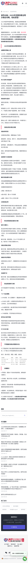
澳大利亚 (23, 32)
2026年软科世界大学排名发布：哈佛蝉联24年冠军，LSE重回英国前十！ (13, 427)
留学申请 (23, 509)
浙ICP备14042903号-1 (21, 558)
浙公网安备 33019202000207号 (9, 558)
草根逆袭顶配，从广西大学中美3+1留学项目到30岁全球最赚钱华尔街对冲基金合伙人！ (13, 488)
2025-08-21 (6, 11)
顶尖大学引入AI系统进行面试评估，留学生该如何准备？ (14, 473)
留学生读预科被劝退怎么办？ (9, 494)
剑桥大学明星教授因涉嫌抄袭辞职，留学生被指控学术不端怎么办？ (14, 450)
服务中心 (10, 546)
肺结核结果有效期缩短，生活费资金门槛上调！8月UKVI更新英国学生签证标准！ (14, 480)
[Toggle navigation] (26, 3)
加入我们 (19, 544)
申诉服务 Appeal (14, 509)
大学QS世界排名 (6, 506)
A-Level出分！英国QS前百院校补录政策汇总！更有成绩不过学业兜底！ (13, 458)
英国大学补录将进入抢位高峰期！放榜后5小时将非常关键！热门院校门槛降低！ (13, 442)
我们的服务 (15, 506)
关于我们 (6, 544)
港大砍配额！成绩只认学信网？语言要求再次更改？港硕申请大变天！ (14, 465)
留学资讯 (14, 11)
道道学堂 (16, 546)
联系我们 (13, 544)
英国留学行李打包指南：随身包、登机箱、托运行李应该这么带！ (14, 435)
